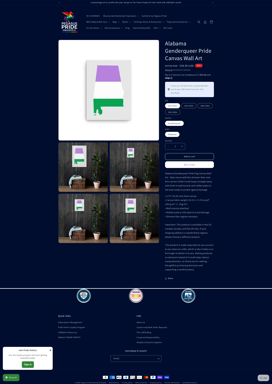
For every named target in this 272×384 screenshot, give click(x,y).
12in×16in (172, 105)
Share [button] (170, 278)
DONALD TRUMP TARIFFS (69, 337)
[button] (120, 16)
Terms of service (141, 382)
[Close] (50, 350)
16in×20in (189, 105)
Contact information (172, 382)
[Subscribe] (158, 358)
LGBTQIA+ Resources (67, 332)
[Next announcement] (213, 2)
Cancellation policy (189, 382)
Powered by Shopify (99, 383)
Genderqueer (174, 123)
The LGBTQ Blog (144, 332)
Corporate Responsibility (148, 337)
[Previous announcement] (59, 2)
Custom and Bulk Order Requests (152, 327)
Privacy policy (127, 382)
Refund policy (114, 382)
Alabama (172, 134)
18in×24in (205, 105)
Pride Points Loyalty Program (71, 327)
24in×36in (172, 112)
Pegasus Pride (86, 383)
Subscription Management (70, 322)
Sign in (28, 364)
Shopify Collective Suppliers (149, 342)
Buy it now (189, 164)
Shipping (168, 70)
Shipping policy (156, 382)
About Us (141, 322)
